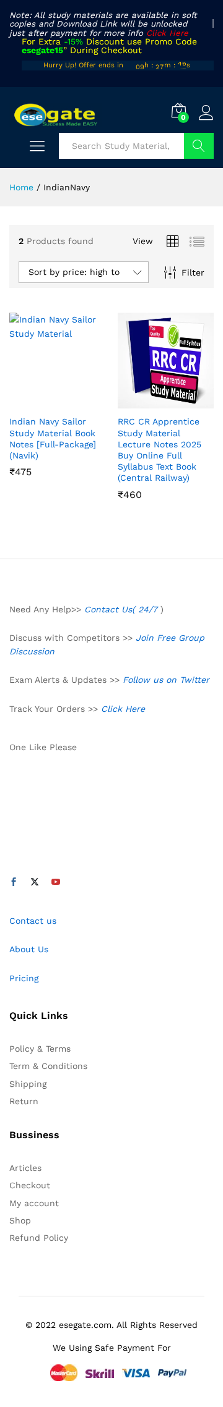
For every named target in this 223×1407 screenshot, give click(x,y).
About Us (28, 949)
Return (23, 1101)
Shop (20, 1220)
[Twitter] (34, 882)
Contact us (32, 921)
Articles (25, 1168)
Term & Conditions (48, 1066)
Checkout (29, 1185)
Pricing (23, 978)
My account (34, 1203)
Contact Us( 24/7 (122, 609)
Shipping (27, 1084)
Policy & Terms (40, 1049)
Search (199, 146)
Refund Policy (38, 1238)
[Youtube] (55, 882)
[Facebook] (13, 882)
